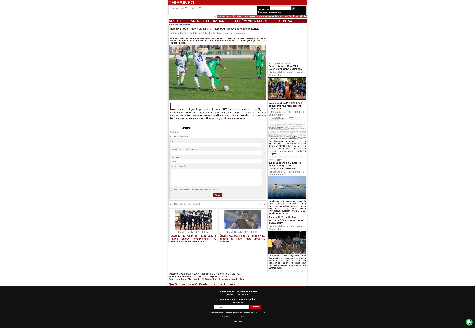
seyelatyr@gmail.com (247, 312)
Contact (286, 20)
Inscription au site (228, 279)
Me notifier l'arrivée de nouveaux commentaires (196, 190)
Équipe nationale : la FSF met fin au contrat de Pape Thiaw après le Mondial (242, 237)
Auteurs (229, 284)
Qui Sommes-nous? (184, 284)
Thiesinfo (181, 2)
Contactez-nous (211, 284)
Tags (242, 279)
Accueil (176, 20)
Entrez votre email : (237, 302)
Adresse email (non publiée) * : (185, 149)
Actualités (200, 20)
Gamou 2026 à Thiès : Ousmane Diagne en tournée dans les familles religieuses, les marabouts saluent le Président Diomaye (272, 16)
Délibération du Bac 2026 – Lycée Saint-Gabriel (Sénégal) (285, 67)
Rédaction (239, 33)
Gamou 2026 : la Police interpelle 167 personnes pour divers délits (286, 220)
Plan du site (194, 279)
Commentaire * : (178, 166)
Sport (262, 20)
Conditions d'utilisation (216, 312)
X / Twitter (238, 294)
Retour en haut (237, 321)
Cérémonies (245, 20)
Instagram (245, 294)
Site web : (175, 158)
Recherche (264, 9)
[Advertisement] (288, 42)
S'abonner (255, 307)
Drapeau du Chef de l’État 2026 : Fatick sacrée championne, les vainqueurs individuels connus (193, 237)
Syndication (211, 279)
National (220, 20)
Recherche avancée (269, 12)
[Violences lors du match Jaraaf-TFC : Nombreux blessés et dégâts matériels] (217, 46)
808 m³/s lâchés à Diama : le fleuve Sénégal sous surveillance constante (285, 165)
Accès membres (177, 279)
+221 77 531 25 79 (259, 312)
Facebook (230, 294)
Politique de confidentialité (231, 312)
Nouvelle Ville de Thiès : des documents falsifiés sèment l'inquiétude (285, 106)
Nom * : (174, 141)
